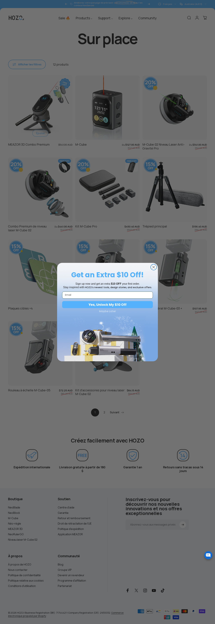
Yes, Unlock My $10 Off (107, 304)
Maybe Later (107, 311)
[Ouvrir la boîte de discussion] (208, 555)
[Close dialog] (154, 267)
